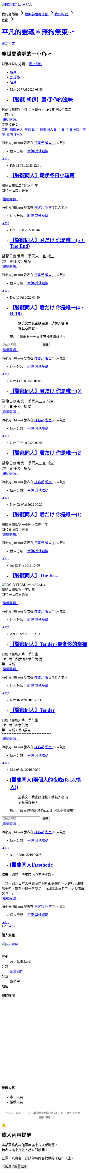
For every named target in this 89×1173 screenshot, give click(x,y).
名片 (13, 82)
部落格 (15, 77)
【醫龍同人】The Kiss (34, 575)
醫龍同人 (17, 129)
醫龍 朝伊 (31, 129)
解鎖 (45, 344)
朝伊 (66, 129)
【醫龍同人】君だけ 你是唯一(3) (46, 391)
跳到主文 (8, 43)
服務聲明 (44, 1117)
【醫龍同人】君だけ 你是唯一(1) (46, 514)
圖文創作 (35, 64)
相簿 (13, 72)
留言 (48, 143)
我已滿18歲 (10, 1166)
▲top (5, 158)
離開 (23, 1166)
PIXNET (19, 1112)
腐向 (10, 134)
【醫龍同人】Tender (32, 710)
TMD (18, 134)
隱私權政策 (73, 1112)
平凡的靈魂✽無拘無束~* (38, 32)
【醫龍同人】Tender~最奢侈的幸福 (48, 644)
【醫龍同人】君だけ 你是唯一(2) (46, 453)
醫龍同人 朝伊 (50, 129)
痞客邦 (39, 143)
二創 (5, 129)
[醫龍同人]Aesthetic (31, 865)
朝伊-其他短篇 (37, 151)
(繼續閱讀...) (10, 119)
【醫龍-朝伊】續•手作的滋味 (41, 99)
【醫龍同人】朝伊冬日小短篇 (42, 175)
